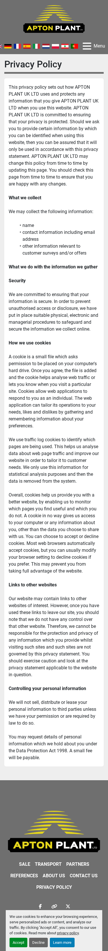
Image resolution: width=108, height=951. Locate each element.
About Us (54, 875)
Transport (48, 864)
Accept (18, 942)
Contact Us (84, 875)
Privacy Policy (54, 887)
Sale (24, 864)
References (24, 875)
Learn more (62, 942)
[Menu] (87, 46)
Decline (38, 942)
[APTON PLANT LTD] (54, 831)
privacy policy (68, 933)
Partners (77, 864)
